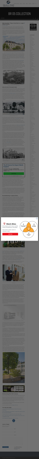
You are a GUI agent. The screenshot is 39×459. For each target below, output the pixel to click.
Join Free (10, 234)
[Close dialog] (37, 218)
